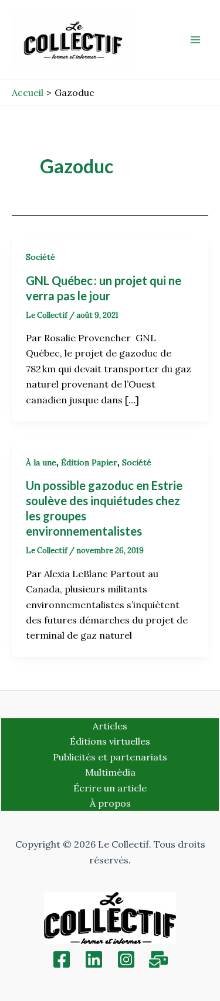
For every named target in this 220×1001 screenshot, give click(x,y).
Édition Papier (89, 462)
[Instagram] (126, 959)
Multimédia (110, 772)
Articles (110, 726)
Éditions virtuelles (110, 741)
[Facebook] (61, 959)
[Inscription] (158, 959)
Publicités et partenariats (110, 757)
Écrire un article (110, 788)
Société (40, 257)
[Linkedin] (93, 959)
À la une (41, 462)
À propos (110, 803)
